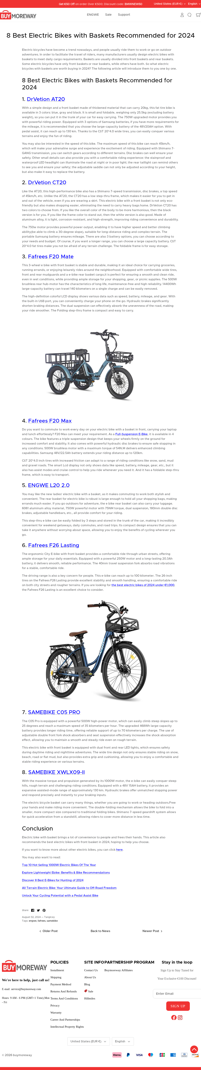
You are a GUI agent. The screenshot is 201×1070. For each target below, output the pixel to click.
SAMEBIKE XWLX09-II (56, 772)
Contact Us (91, 970)
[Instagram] (180, 1017)
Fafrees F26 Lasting (53, 545)
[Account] (182, 15)
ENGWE (93, 14)
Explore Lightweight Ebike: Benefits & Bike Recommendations (66, 872)
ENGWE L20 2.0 (49, 485)
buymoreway (22, 1055)
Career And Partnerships (65, 1019)
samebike (52, 921)
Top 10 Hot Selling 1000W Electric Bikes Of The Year (59, 865)
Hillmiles (89, 998)
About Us (90, 977)
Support (124, 14)
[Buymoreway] (18, 15)
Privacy (55, 1005)
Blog (87, 984)
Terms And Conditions (64, 998)
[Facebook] (173, 1017)
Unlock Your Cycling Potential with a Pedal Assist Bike (60, 895)
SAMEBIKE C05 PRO (54, 712)
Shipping (55, 977)
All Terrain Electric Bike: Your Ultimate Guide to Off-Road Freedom (69, 888)
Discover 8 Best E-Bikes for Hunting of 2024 (52, 880)
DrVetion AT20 (46, 99)
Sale (108, 14)
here (119, 849)
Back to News (100, 931)
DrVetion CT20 (47, 182)
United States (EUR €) (168, 4)
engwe (33, 921)
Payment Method (60, 984)
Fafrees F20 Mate (51, 257)
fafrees (42, 921)
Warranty (56, 1012)
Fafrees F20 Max (50, 421)
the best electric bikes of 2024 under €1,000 (142, 585)
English (192, 4)
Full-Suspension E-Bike (131, 434)
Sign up (178, 1006)
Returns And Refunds (63, 991)
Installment (57, 970)
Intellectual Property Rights (67, 1026)
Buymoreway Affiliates (118, 970)
